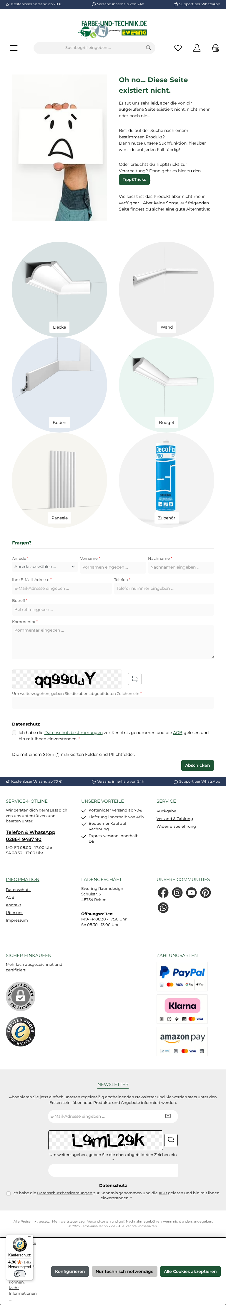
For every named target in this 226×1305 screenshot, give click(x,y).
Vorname (90, 558)
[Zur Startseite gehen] (113, 29)
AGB (177, 732)
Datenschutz (18, 889)
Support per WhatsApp (199, 4)
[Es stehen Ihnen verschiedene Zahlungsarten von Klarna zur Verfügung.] (182, 1009)
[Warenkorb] (214, 48)
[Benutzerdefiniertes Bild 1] (20, 1031)
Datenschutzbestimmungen (73, 732)
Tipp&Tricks (134, 179)
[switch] (20, 1273)
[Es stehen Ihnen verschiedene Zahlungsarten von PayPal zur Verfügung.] (182, 976)
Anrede (20, 558)
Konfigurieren (70, 1271)
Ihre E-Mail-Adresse (32, 579)
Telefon (122, 579)
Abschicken (197, 765)
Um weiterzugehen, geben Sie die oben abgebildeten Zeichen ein (77, 693)
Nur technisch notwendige (125, 1271)
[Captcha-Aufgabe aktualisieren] (135, 679)
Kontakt (13, 905)
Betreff (19, 600)
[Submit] (167, 1116)
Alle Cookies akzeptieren (190, 1271)
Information (22, 879)
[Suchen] (148, 48)
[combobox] (88, 48)
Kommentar (25, 622)
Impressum (17, 920)
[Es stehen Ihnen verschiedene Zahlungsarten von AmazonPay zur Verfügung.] (182, 1041)
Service (166, 801)
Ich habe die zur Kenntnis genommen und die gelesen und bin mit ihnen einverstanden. (114, 736)
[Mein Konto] (197, 48)
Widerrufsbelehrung (176, 826)
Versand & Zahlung (175, 819)
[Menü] (14, 48)
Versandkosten (99, 1221)
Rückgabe (166, 811)
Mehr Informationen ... (23, 1293)
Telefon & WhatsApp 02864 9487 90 (30, 835)
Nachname (160, 558)
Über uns (14, 912)
